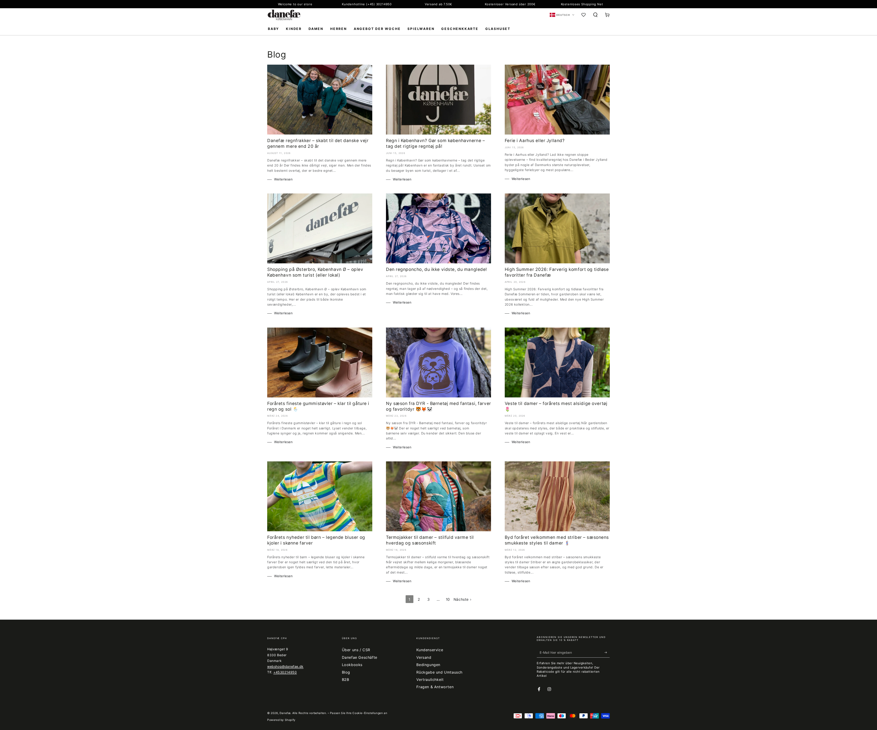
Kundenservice (429, 650)
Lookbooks (352, 664)
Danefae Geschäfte (359, 657)
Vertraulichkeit (430, 679)
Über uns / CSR (356, 650)
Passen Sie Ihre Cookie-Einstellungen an (358, 713)
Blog (346, 672)
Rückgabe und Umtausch (439, 672)
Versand (423, 657)
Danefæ (285, 713)
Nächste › (462, 599)
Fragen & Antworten (435, 687)
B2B (345, 679)
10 (448, 599)
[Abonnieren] (607, 652)
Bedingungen (428, 664)
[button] (595, 15)
